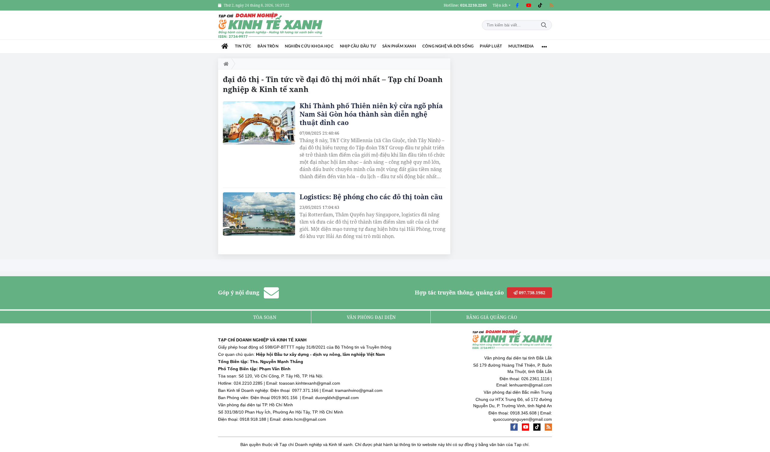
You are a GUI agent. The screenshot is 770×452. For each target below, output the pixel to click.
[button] (501, 5)
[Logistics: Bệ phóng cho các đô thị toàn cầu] (259, 214)
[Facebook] (517, 5)
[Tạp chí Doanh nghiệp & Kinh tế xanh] (270, 25)
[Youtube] (528, 5)
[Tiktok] (540, 5)
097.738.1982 (531, 292)
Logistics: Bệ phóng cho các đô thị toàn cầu (371, 196)
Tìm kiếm (543, 25)
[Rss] (551, 5)
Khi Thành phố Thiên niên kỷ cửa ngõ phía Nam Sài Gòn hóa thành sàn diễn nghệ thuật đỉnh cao (371, 114)
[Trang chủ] (225, 46)
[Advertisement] (507, 148)
